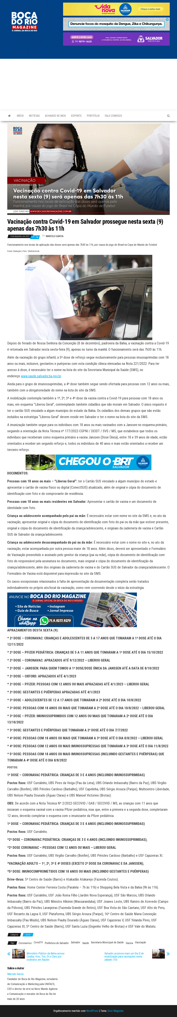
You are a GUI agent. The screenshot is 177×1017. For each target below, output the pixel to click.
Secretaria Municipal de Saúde (107, 942)
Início (20, 115)
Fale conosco (113, 115)
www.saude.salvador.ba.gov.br (41, 376)
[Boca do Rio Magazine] (9, 116)
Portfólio (93, 115)
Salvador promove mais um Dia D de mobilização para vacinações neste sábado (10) (124, 956)
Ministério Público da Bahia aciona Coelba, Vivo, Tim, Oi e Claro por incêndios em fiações (45, 956)
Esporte (76, 115)
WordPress (92, 1011)
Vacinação (140, 942)
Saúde (28, 934)
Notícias (34, 115)
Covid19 (38, 942)
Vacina (129, 943)
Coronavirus (25, 943)
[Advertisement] (88, 85)
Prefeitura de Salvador (57, 943)
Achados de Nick (55, 115)
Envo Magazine (116, 1011)
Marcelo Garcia (54, 236)
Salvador (75, 942)
